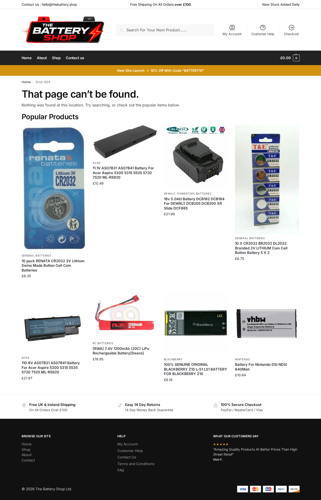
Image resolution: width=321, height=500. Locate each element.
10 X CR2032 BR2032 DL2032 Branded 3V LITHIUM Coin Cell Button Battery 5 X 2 (261, 248)
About (27, 454)
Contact (28, 460)
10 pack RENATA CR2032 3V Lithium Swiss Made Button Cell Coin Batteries (53, 265)
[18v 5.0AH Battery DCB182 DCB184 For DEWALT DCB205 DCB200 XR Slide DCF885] (196, 157)
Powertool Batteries (194, 193)
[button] (289, 58)
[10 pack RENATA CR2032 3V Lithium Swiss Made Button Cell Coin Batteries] (54, 188)
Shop (26, 449)
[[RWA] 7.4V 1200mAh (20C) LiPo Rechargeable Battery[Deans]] (125, 315)
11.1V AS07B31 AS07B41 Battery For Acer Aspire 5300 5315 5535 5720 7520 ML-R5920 (123, 173)
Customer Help (262, 34)
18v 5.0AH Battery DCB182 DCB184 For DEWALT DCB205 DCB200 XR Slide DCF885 (194, 203)
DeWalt (170, 193)
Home (26, 82)
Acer (97, 163)
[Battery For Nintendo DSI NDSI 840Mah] (267, 323)
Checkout (291, 34)
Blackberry (173, 359)
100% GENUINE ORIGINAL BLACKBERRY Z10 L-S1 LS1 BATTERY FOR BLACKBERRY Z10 (195, 369)
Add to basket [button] (53, 286)
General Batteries (36, 255)
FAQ (120, 470)
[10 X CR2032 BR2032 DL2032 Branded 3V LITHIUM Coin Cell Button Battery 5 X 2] (267, 179)
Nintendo (242, 359)
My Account (232, 34)
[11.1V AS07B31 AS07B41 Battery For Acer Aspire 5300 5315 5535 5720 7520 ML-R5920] (125, 141)
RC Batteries (103, 343)
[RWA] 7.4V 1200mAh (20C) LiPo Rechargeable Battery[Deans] (121, 351)
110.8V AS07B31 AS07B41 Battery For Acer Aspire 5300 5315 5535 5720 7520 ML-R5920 (51, 367)
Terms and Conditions (135, 464)
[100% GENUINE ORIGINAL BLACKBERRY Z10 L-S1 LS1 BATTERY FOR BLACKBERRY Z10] (196, 323)
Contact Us (126, 457)
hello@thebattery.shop (59, 4)
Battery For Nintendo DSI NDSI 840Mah (261, 366)
